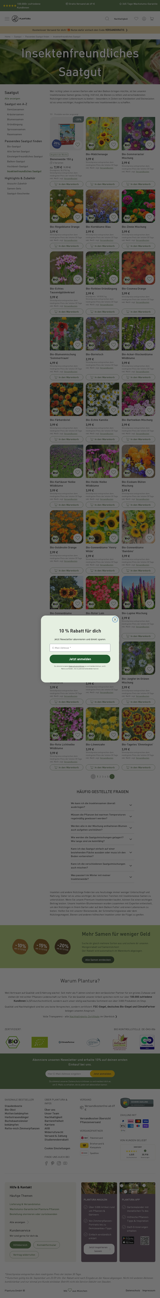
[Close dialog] (115, 619)
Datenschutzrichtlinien (77, 666)
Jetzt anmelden (80, 659)
